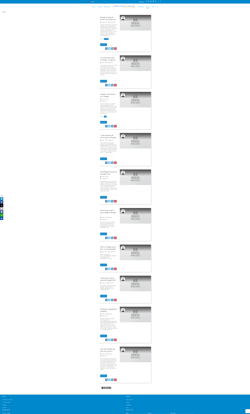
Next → (108, 388)
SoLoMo (106, 38)
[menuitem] (92, 1)
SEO (106, 251)
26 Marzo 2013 (104, 315)
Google (103, 22)
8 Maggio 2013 (104, 101)
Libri (127, 407)
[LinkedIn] (1, 199)
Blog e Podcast (130, 399)
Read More (104, 44)
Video (128, 405)
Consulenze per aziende (7, 399)
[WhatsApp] (1, 215)
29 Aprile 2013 (112, 251)
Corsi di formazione (6, 402)
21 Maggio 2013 (110, 62)
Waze (106, 22)
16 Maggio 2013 (105, 219)
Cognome (149, 413)
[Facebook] (1, 202)
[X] (1, 205)
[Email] (1, 208)
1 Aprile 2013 (111, 282)
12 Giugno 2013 (113, 22)
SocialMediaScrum (108, 217)
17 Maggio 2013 (110, 140)
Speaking (4, 405)
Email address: (173, 413)
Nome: (127, 413)
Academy (4, 407)
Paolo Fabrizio (123, 22)
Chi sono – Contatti (6, 413)
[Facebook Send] (1, 211)
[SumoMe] (1, 218)
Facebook (103, 99)
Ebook (128, 402)
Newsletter (141, 2)
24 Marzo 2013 (104, 355)
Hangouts (106, 176)
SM (105, 116)
